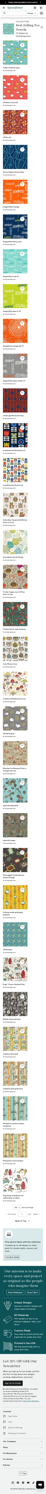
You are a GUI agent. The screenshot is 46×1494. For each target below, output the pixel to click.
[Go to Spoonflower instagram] (12, 1482)
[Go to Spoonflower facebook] (17, 1482)
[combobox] (32, 13)
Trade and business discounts (23, 2)
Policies (23, 1465)
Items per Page (27, 1207)
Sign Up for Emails (13, 1383)
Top (23, 1473)
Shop (23, 1447)
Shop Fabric (32, 1292)
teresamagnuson (23, 36)
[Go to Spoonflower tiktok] (33, 1482)
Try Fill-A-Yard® (12, 1257)
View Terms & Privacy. (31, 1401)
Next (37, 1214)
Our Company (23, 1441)
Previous (10, 1214)
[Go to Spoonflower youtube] (28, 1482)
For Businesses (23, 1453)
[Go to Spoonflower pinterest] (23, 1482)
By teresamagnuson (9, 70)
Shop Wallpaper (15, 1292)
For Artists (23, 1459)
